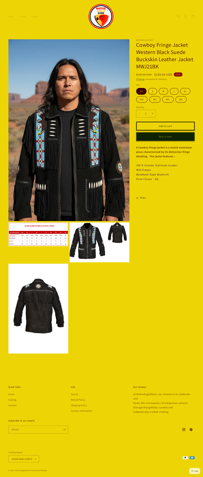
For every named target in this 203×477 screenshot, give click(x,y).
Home (11, 394)
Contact (12, 405)
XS (141, 91)
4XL (168, 99)
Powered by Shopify (38, 470)
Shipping (140, 79)
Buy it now (165, 136)
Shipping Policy (79, 405)
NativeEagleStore (22, 470)
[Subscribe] (64, 429)
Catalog (12, 399)
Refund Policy (78, 399)
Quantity (140, 107)
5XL (181, 99)
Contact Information (81, 410)
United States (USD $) (22, 458)
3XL (155, 99)
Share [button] (143, 197)
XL (185, 91)
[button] (178, 16)
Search (74, 394)
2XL (142, 99)
